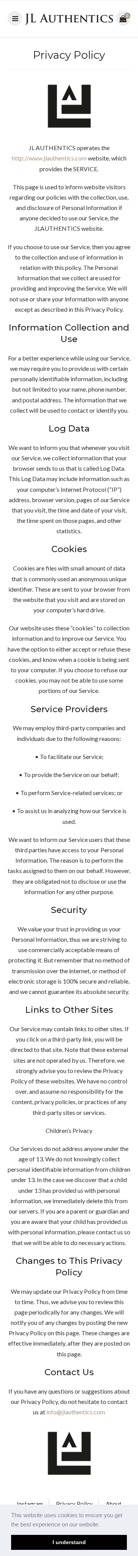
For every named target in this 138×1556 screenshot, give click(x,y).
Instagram (30, 1503)
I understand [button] (69, 1542)
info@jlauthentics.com (75, 1411)
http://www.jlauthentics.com (49, 158)
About (114, 1503)
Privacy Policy (74, 1503)
